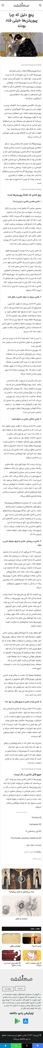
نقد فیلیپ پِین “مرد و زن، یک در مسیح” (12, 964)
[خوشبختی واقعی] (11, 938)
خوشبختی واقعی (15, 946)
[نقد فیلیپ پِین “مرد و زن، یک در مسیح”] (11, 955)
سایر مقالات (36, 858)
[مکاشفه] (21, 5)
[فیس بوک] (37, 1045)
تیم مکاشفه (24, 1039)
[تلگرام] (5, 1045)
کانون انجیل (29, 851)
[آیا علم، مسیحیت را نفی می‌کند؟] (31, 955)
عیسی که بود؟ (36, 946)
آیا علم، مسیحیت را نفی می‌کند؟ (33, 964)
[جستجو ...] (40, 6)
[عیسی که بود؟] (31, 938)
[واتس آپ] (16, 1045)
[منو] (3, 6)
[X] (27, 1045)
